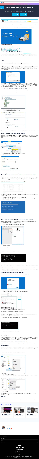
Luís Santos (6, 20)
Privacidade (12, 456)
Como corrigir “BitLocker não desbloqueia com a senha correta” (10, 50)
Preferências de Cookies (17, 456)
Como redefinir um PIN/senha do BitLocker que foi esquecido (9, 49)
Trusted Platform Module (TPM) (27, 53)
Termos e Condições (8, 456)
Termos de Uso (22, 456)
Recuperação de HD (15, 21)
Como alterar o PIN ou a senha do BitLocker (7, 47)
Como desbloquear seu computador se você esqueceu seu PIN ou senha (11, 48)
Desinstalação (31, 456)
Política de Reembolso (26, 456)
